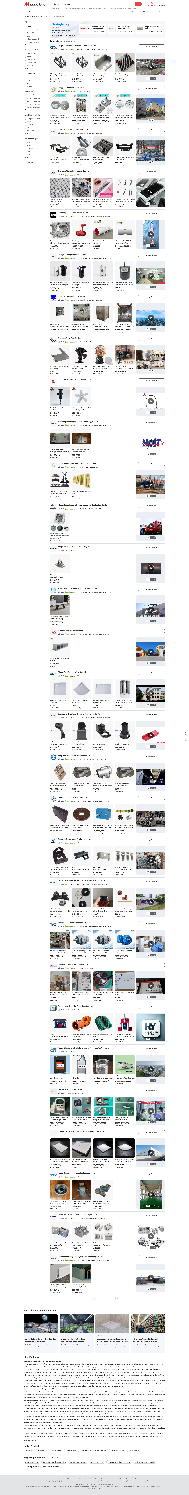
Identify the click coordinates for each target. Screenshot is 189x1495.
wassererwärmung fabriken (94, 8)
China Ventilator (42, 1451)
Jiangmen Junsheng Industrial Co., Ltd (73, 296)
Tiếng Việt (145, 1481)
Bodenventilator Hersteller (51, 1467)
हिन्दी (127, 1481)
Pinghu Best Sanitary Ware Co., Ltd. (72, 672)
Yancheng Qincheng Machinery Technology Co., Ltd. (78, 422)
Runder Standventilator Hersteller (144, 1462)
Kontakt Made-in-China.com (99, 1478)
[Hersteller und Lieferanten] (34, 4)
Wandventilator (86, 1451)
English (41, 1481)
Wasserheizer (29, 1451)
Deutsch (79, 1481)
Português (86, 1481)
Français (66, 1481)
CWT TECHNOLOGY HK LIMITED (70, 1090)
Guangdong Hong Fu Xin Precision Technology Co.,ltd (79, 714)
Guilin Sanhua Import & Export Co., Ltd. (73, 964)
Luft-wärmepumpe (134, 1451)
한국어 (108, 1481)
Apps (152, 12)
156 (118, 1299)
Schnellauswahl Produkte (115, 1478)
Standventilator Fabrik (32, 1462)
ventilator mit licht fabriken (124, 8)
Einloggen (162, 5)
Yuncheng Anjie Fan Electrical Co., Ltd (73, 213)
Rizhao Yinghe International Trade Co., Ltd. (75, 380)
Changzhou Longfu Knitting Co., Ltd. (72, 255)
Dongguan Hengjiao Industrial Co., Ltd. (73, 87)
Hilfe (144, 12)
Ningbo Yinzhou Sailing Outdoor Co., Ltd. (74, 547)
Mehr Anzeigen (29, 1440)
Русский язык (101, 1481)
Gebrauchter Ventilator (118, 1451)
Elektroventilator (56, 1451)
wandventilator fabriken (109, 8)
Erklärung (62, 1478)
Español (73, 1481)
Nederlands (121, 1481)
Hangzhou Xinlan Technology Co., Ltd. (73, 797)
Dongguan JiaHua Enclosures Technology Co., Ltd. (78, 1215)
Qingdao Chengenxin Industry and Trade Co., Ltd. (77, 46)
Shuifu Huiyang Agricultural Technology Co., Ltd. (77, 463)
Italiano (93, 1481)
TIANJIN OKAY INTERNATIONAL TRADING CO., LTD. (78, 589)
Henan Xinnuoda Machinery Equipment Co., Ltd (76, 1173)
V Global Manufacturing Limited (70, 630)
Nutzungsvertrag (71, 1478)
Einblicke (126, 1478)
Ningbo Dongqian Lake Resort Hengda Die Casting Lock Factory (83, 505)
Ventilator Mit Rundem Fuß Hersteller (119, 1462)
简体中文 (47, 1481)
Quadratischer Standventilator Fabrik (54, 1462)
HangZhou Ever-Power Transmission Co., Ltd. (76, 756)
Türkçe (139, 1481)
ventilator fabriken (66, 8)
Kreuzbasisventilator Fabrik (78, 1462)
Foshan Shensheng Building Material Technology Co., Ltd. (80, 1257)
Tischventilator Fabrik (97, 1462)
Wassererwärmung (71, 1451)
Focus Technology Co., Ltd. (93, 1484)
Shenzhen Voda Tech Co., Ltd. (69, 338)
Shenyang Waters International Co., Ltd (73, 171)
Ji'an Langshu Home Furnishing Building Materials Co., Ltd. (81, 1131)
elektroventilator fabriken (78, 8)
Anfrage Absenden (151, 46)
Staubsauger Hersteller (32, 1467)
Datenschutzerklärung (83, 1478)
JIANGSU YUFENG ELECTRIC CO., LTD (73, 129)
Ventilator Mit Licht (101, 1451)
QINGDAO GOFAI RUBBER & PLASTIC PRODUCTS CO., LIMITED (82, 881)
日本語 (60, 1481)
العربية (114, 1481)
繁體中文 (54, 1481)
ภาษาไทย (132, 1481)
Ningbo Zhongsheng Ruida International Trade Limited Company (83, 1048)
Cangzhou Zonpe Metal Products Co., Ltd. (74, 839)
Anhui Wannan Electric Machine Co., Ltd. (74, 923)
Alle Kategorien (30, 12)
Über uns (55, 1478)
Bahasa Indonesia (155, 1481)
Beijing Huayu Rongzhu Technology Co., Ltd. (75, 1006)
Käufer (134, 12)
